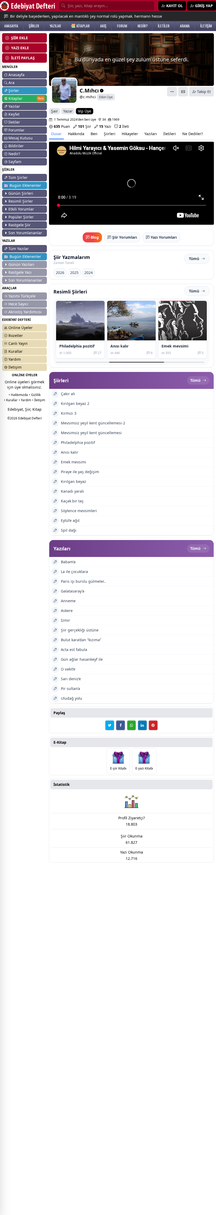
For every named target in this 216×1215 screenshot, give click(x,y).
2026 (60, 272)
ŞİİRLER (34, 25)
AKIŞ (103, 25)
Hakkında (76, 133)
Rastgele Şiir (19, 224)
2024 (88, 272)
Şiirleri (109, 133)
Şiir (84, 126)
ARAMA (185, 25)
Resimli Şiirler (20, 201)
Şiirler (13, 90)
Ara (11, 82)
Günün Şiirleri (20, 193)
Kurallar (15, 351)
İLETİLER (163, 25)
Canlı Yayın (18, 343)
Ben (94, 133)
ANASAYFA (11, 25)
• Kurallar (11, 400)
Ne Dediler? (192, 133)
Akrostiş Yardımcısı (25, 311)
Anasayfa (16, 74)
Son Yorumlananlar (25, 232)
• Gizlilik (35, 395)
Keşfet (13, 114)
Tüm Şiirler (18, 177)
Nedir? (14, 153)
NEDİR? (143, 25)
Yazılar (14, 106)
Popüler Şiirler (21, 216)
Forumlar (16, 130)
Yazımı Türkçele (22, 295)
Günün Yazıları (21, 264)
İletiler (14, 122)
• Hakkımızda (18, 395)
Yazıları (150, 133)
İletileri (169, 133)
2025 (74, 272)
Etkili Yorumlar (21, 209)
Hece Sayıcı (18, 303)
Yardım (14, 359)
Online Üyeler (20, 327)
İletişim (15, 367)
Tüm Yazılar (18, 248)
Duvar (56, 133)
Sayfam (14, 161)
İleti (124, 126)
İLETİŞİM (206, 25)
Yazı (105, 126)
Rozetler (15, 335)
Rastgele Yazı (20, 272)
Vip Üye (84, 111)
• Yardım (25, 400)
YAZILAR (55, 25)
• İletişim (38, 400)
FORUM (122, 25)
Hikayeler (130, 133)
